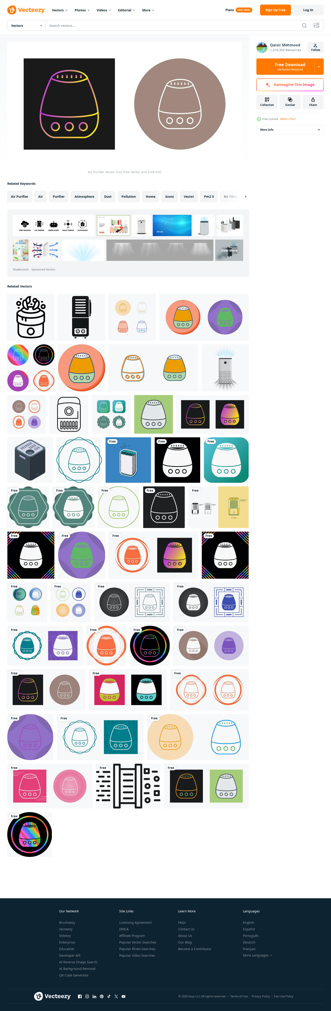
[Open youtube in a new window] (123, 996)
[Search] (304, 25)
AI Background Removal (77, 968)
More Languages (256, 955)
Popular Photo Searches (137, 949)
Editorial (124, 10)
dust (107, 196)
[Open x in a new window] (116, 996)
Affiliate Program (132, 935)
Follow (315, 50)
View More (229, 250)
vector (189, 196)
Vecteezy (65, 929)
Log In (308, 10)
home (150, 196)
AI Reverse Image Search (78, 962)
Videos (102, 10)
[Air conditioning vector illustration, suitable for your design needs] (218, 507)
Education (66, 949)
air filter (231, 196)
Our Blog (185, 942)
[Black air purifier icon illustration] (81, 317)
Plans (229, 10)
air (40, 196)
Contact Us (186, 929)
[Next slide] (242, 196)
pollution (128, 196)
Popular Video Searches (137, 955)
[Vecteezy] (26, 10)
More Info (266, 130)
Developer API (70, 955)
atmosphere (84, 196)
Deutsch (249, 942)
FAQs (182, 922)
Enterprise (67, 942)
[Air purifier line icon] (69, 414)
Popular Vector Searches (137, 942)
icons (169, 196)
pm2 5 (209, 196)
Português (251, 935)
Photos (80, 10)
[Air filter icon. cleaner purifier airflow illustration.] (128, 786)
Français (249, 949)
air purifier (19, 196)
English (248, 922)
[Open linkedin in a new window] (94, 996)
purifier (59, 196)
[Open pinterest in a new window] (102, 996)
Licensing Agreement (135, 922)
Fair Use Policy (283, 996)
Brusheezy (67, 922)
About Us (185, 935)
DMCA (124, 929)
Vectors (58, 10)
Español (249, 929)
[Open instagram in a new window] (87, 996)
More (146, 10)
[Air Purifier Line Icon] (28, 507)
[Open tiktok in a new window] (109, 996)
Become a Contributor (195, 949)
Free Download (290, 66)
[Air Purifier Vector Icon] (132, 317)
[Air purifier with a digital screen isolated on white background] (225, 367)
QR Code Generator (74, 975)
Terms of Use (239, 996)
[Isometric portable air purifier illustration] (30, 460)
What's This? (288, 119)
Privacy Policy (261, 996)
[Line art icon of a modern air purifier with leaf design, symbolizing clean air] (30, 317)
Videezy (65, 935)
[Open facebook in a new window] (80, 996)
